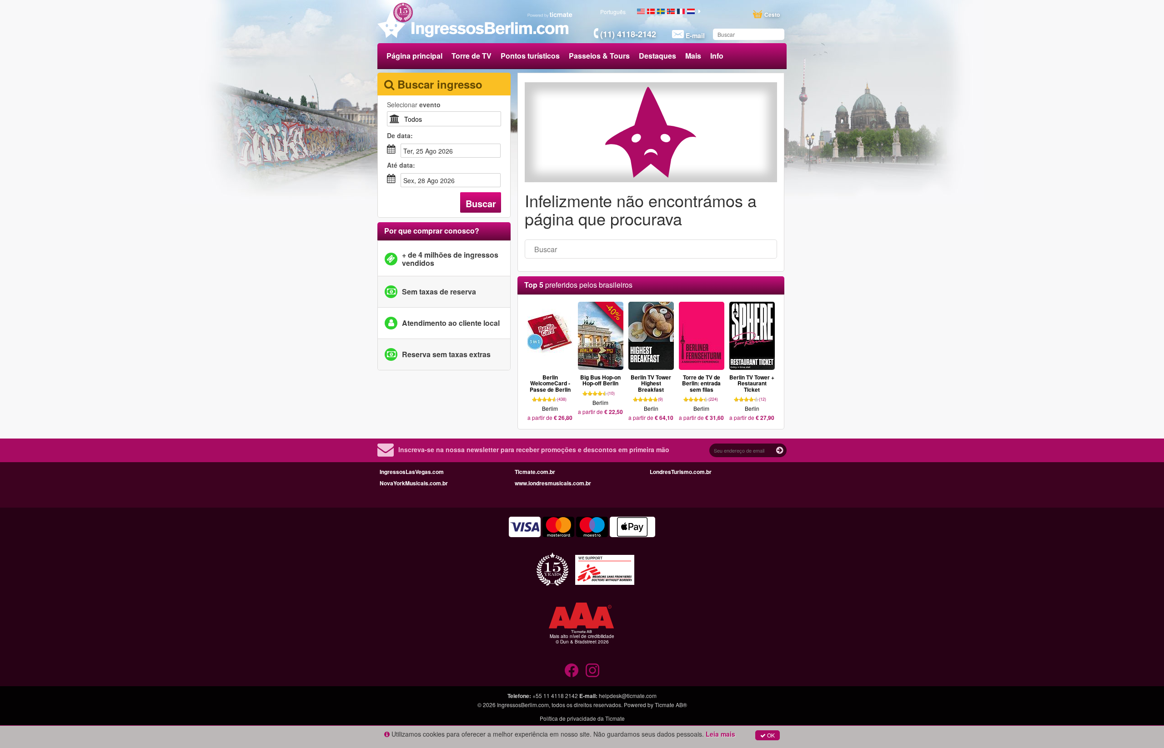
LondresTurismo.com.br (681, 472)
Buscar (481, 203)
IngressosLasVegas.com (412, 472)
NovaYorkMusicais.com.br (414, 483)
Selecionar (414, 104)
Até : (401, 165)
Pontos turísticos (530, 55)
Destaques (657, 55)
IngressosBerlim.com (523, 704)
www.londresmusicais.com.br (553, 483)
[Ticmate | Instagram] (592, 670)
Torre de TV (472, 55)
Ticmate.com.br (535, 472)
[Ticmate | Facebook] (571, 670)
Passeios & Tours (599, 55)
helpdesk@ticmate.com (628, 695)
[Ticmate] (550, 14)
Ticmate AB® (671, 704)
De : (400, 135)
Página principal (414, 55)
